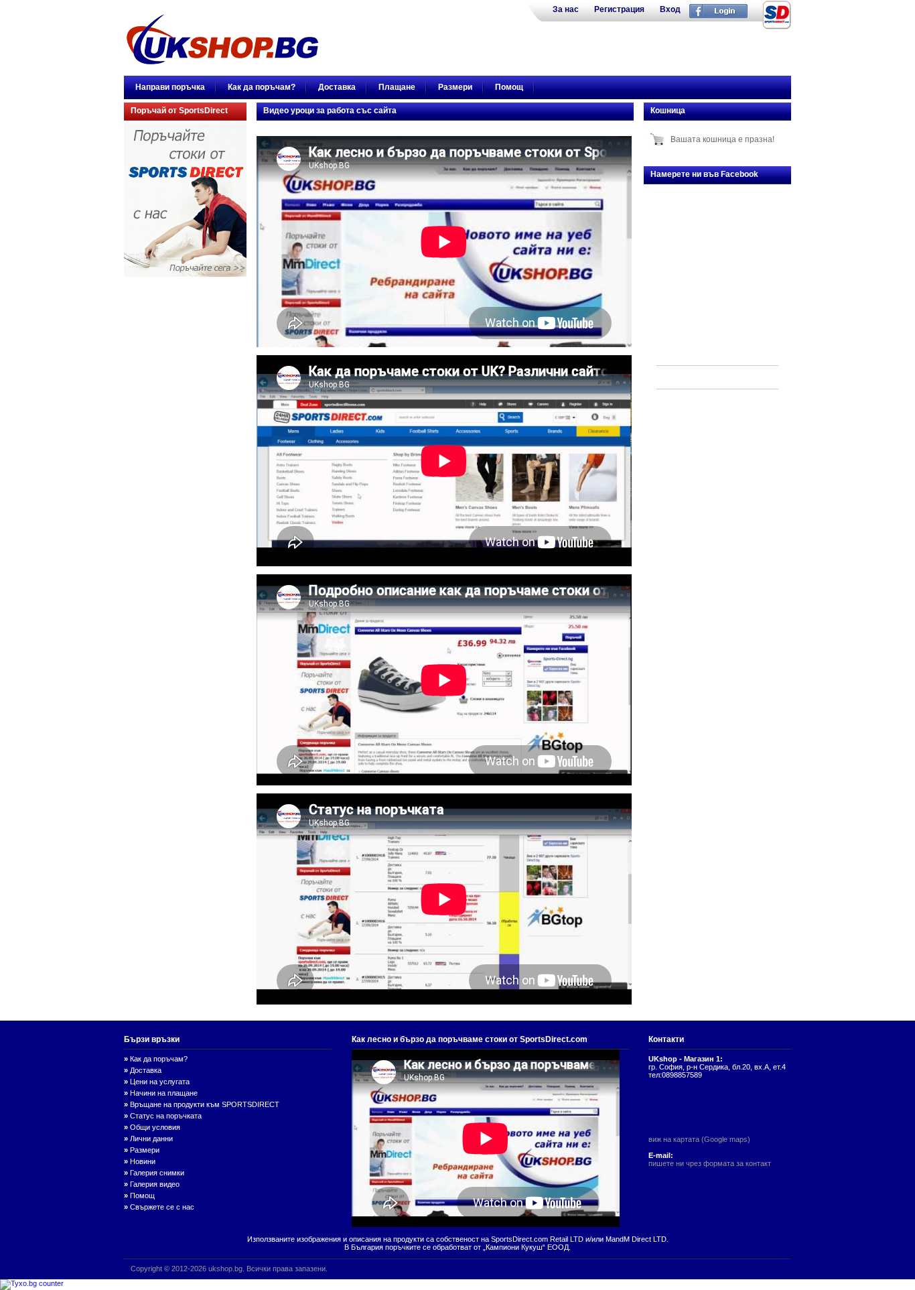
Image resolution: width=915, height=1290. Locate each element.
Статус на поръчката (166, 1116)
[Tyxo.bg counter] (32, 1283)
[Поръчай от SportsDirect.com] (777, 27)
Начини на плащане (164, 1093)
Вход (670, 9)
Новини (142, 1161)
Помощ (509, 87)
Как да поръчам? (261, 87)
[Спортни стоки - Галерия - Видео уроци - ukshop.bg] (223, 61)
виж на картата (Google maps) (699, 1139)
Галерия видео (155, 1184)
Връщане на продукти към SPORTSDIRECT (204, 1104)
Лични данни (151, 1139)
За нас (566, 9)
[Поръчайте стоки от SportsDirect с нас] (185, 274)
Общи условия (155, 1127)
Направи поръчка (170, 87)
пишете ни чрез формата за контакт (709, 1163)
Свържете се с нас (162, 1207)
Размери (455, 87)
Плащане (396, 87)
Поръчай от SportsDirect (179, 110)
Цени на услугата (160, 1082)
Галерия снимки (157, 1173)
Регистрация (619, 9)
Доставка (337, 87)
